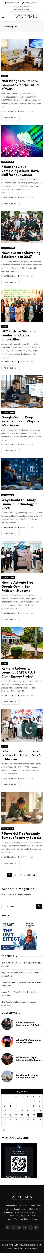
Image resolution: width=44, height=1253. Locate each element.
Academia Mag (10, 111)
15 (34, 1110)
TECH (33, 1216)
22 (34, 1115)
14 (28, 1110)
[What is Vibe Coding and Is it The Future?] (7, 1041)
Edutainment (10, 1206)
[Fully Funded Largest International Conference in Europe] (7, 1059)
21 (28, 1115)
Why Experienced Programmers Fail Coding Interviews (29, 1025)
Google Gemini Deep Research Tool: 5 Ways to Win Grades (20, 421)
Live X (35, 1219)
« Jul (3, 1130)
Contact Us (12, 1219)
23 (40, 1115)
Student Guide (35, 1209)
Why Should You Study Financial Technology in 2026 (19, 504)
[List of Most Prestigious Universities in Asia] (7, 1076)
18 (10, 1115)
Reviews (22, 1206)
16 (40, 1110)
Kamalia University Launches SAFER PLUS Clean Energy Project (18, 672)
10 (4, 1110)
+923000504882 (31, 3)
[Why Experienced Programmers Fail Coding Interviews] (7, 1024)
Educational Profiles (18, 1216)
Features (9, 1212)
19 (16, 1115)
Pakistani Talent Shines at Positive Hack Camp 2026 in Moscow (21, 755)
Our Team (24, 1219)
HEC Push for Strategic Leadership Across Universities (18, 335)
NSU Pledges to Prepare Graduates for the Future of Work (20, 85)
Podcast (35, 1212)
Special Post (35, 1206)
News (7, 1209)
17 (4, 1115)
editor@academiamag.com (22, 6)
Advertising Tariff (21, 10)
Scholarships (22, 1212)
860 (28, 875)
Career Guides (19, 1209)
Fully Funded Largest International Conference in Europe (29, 1060)
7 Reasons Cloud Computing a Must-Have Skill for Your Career (20, 170)
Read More (8, 117)
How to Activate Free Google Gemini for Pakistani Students (17, 586)
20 (22, 1115)
